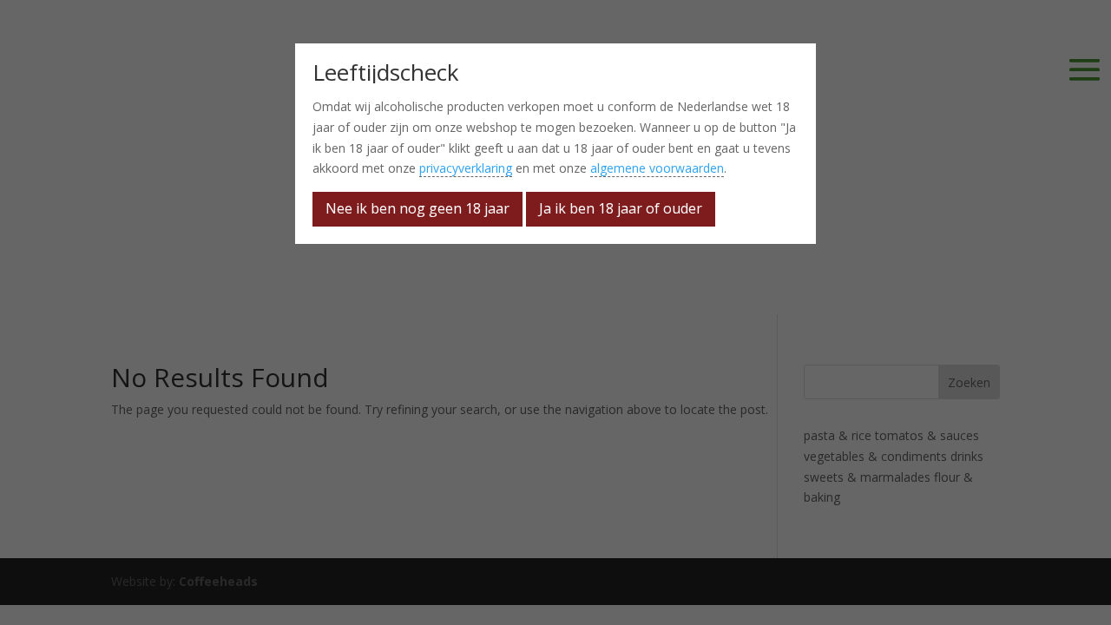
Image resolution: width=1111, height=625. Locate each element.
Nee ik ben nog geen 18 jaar (417, 208)
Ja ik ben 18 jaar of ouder (620, 208)
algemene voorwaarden (657, 168)
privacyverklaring (465, 168)
